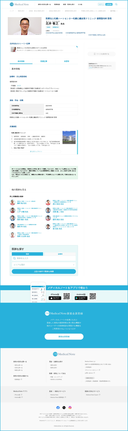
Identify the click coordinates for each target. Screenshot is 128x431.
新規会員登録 (64, 337)
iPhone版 (17, 395)
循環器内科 (56, 27)
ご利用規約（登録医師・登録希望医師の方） (98, 381)
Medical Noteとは (90, 361)
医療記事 (43, 61)
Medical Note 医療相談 (57, 397)
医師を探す (21, 11)
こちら (90, 67)
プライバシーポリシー (91, 370)
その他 (80, 4)
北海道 (48, 27)
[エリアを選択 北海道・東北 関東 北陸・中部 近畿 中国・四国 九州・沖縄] (44, 265)
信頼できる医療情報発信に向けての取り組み (98, 364)
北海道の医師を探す (55, 11)
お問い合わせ (89, 373)
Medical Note (54, 395)
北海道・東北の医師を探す (37, 11)
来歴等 (66, 61)
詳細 (18, 85)
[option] (25, 26)
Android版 (18, 397)
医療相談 (57, 4)
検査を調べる (19, 370)
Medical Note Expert (92, 395)
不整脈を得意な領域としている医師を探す (93, 11)
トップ (12, 11)
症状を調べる (19, 367)
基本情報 (21, 61)
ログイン (101, 4)
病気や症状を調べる (44, 4)
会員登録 (109, 4)
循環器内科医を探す (71, 11)
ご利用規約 (88, 367)
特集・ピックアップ (56, 377)
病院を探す (54, 365)
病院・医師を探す (69, 4)
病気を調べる (19, 365)
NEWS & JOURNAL (56, 379)
